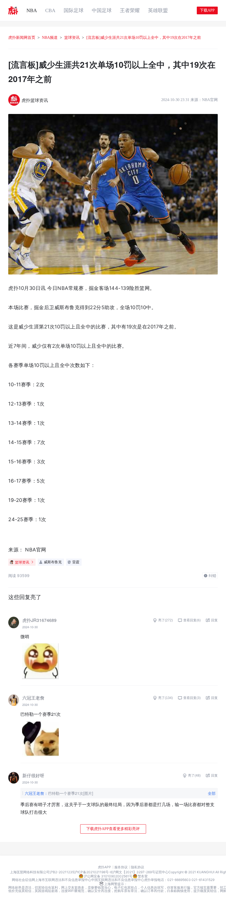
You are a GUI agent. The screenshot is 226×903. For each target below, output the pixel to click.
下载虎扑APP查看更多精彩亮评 (113, 829)
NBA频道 (50, 38)
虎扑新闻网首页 (21, 38)
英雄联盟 (158, 10)
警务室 (143, 876)
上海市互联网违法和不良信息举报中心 (63, 880)
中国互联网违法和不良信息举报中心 (117, 880)
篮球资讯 (72, 38)
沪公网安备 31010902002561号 (108, 876)
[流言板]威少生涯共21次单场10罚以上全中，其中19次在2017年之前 (143, 38)
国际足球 (74, 10)
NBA (31, 10)
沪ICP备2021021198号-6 (93, 872)
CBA (50, 10)
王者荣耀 (130, 10)
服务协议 (121, 867)
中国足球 (102, 10)
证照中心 (161, 872)
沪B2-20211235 (62, 872)
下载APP (207, 10)
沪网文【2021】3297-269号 (133, 872)
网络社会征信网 (23, 880)
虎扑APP (104, 867)
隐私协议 (137, 867)
